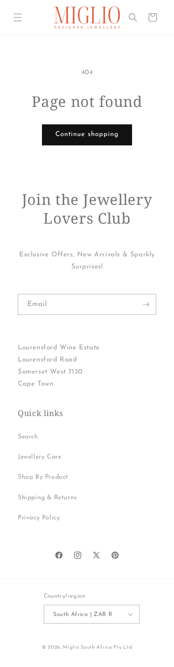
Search (28, 436)
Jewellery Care (39, 457)
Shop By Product (43, 477)
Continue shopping (87, 134)
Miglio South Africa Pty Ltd (97, 647)
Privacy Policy (39, 517)
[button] (18, 17)
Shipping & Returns (47, 497)
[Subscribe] (146, 304)
